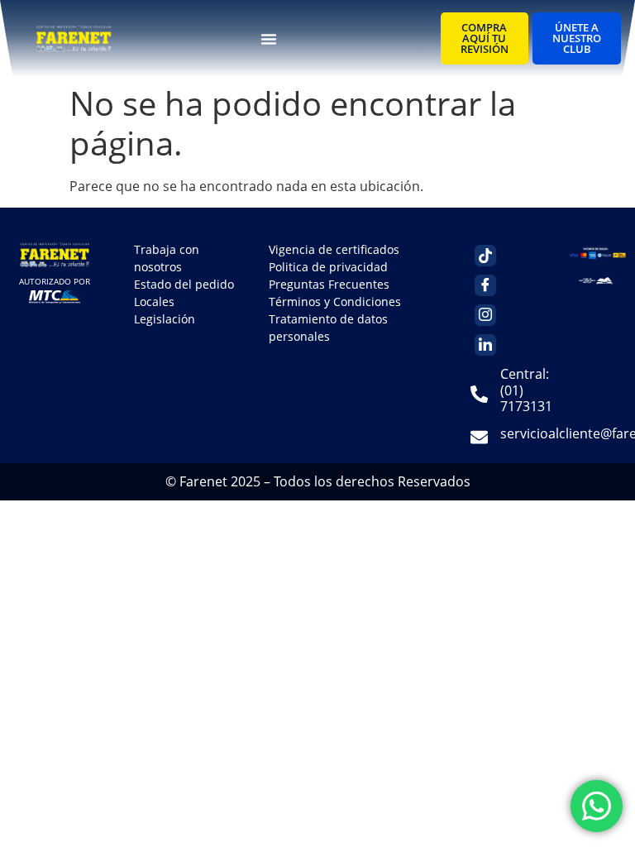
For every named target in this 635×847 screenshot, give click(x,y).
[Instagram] (485, 315)
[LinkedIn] (485, 345)
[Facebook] (485, 285)
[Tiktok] (485, 255)
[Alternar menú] (268, 39)
